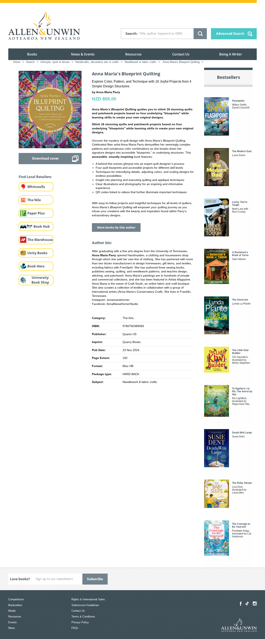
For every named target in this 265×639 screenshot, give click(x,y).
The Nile (34, 200)
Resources (133, 54)
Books (32, 54)
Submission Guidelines (85, 605)
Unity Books (37, 253)
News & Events (83, 54)
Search (131, 33)
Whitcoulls (36, 186)
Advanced (230, 33)
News (11, 627)
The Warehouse (40, 239)
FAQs (74, 627)
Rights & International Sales (88, 599)
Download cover (45, 158)
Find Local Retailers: (35, 176)
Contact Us (180, 54)
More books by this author (116, 227)
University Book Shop (40, 280)
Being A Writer (230, 54)
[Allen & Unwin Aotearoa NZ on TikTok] (247, 603)
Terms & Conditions (83, 616)
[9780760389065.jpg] (50, 109)
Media (12, 610)
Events (12, 622)
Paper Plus (36, 213)
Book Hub (42, 226)
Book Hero (36, 266)
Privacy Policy (80, 622)
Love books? (20, 579)
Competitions (16, 599)
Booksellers (15, 605)
